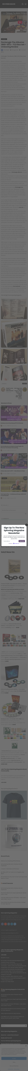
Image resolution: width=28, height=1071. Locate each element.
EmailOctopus (16, 543)
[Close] (26, 525)
